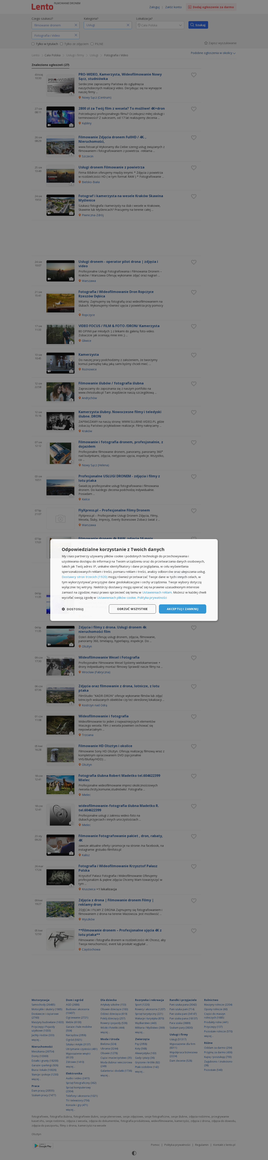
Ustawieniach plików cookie (116, 597)
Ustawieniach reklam (157, 592)
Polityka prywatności (152, 597)
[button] (73, 609)
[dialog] (134, 580)
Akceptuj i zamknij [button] (182, 609)
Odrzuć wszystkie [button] (132, 609)
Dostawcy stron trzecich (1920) (84, 577)
